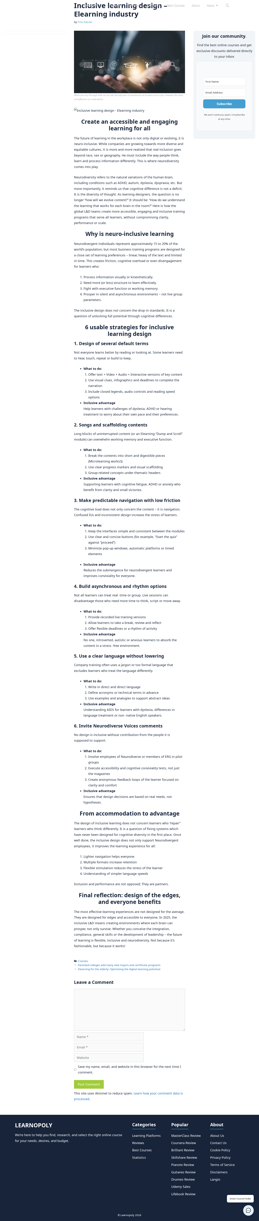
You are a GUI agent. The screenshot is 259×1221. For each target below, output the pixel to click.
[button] (248, 1210)
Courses (83, 961)
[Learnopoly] (45, 5)
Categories (90, 5)
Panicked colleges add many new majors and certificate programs (119, 965)
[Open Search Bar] (227, 5)
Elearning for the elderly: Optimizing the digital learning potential (119, 969)
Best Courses (176, 5)
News (210, 5)
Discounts (153, 5)
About (196, 5)
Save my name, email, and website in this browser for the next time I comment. (129, 1069)
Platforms (115, 5)
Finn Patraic (85, 22)
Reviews (134, 5)
